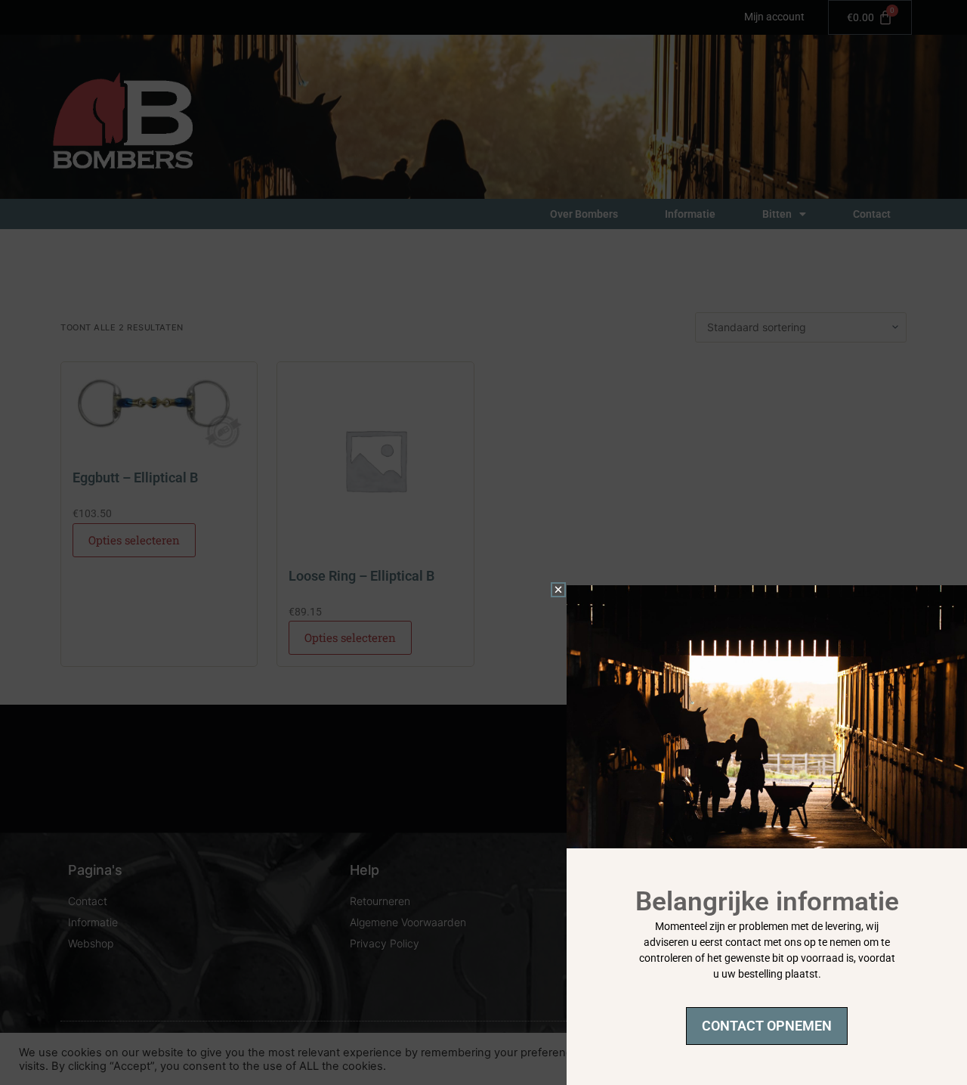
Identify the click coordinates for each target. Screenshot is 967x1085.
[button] (558, 589)
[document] (483, 542)
